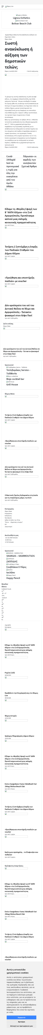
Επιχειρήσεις (8, 513)
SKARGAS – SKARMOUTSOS (20, 556)
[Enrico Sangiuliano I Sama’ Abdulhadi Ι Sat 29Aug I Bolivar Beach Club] (16, 769)
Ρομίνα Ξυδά (10, 673)
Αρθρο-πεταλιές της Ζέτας (12, 520)
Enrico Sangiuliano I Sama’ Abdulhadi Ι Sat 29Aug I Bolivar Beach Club (21, 785)
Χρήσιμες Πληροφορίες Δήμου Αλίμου (19, 736)
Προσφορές (8, 518)
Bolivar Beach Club (21, 23)
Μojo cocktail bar (15, 379)
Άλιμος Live (8, 71)
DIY (6, 524)
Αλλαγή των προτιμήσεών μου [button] (21, 1026)
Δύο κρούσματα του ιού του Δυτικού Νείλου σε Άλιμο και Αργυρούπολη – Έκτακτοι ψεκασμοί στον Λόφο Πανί (19, 310)
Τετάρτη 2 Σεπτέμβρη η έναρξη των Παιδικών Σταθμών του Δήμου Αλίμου (21, 250)
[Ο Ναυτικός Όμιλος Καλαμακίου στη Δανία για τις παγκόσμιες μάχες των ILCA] (21, 477)
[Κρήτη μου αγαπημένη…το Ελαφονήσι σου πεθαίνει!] (16, 837)
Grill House (12, 384)
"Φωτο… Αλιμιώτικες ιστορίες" (14, 522)
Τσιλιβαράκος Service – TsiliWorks (18, 371)
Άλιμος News (12, 35)
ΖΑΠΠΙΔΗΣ (12, 561)
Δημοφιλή (8, 625)
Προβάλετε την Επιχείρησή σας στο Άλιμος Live (21, 694)
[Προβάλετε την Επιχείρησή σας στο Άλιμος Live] (16, 678)
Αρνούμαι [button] (21, 1022)
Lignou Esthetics (21, 18)
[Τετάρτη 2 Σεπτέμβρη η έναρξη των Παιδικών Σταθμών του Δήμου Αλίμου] (21, 228)
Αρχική (7, 35)
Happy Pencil (13, 578)
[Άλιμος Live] (9, 6)
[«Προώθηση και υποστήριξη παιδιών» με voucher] (21, 259)
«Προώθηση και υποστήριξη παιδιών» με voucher (19, 279)
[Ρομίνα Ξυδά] (16, 658)
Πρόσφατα (8, 627)
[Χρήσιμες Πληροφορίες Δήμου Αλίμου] (16, 721)
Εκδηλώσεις (8, 516)
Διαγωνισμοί (8, 527)
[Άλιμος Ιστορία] (16, 701)
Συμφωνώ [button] (21, 1017)
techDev (10, 572)
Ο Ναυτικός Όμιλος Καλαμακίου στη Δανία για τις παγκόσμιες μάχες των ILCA (21, 496)
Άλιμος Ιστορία (10, 716)
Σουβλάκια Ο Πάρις (16, 567)
